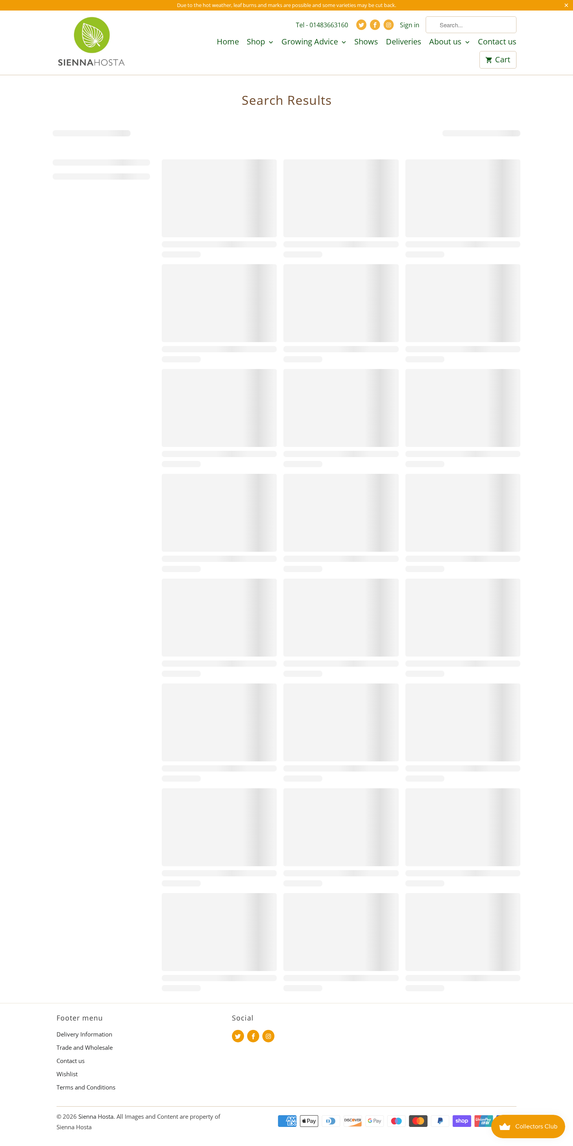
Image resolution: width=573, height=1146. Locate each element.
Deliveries (403, 42)
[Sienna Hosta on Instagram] (389, 24)
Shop (257, 42)
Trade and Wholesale (85, 1047)
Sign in (409, 25)
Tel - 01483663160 (322, 25)
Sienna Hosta (95, 1116)
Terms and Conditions (86, 1087)
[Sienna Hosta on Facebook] (375, 24)
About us (446, 42)
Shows (366, 42)
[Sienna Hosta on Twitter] (361, 24)
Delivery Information (84, 1034)
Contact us (497, 42)
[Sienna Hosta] (92, 42)
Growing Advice (310, 42)
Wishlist (67, 1074)
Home (228, 42)
